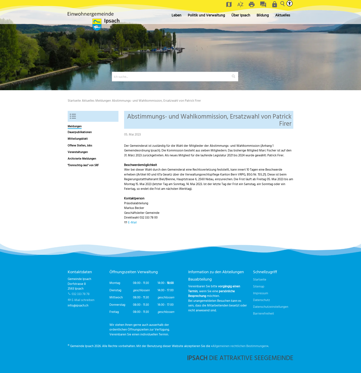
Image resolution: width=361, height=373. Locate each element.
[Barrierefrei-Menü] (290, 3)
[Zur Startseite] (93, 21)
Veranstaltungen (78, 152)
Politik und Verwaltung (206, 15)
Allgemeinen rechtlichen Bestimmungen (239, 345)
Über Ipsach (240, 15)
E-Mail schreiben (83, 299)
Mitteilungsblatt (78, 138)
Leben (176, 15)
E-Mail (132, 222)
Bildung (263, 15)
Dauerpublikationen (80, 132)
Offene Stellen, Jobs (80, 145)
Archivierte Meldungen (82, 158)
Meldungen (75, 126)
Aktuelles (282, 15)
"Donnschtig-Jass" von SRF (83, 165)
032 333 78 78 (80, 293)
